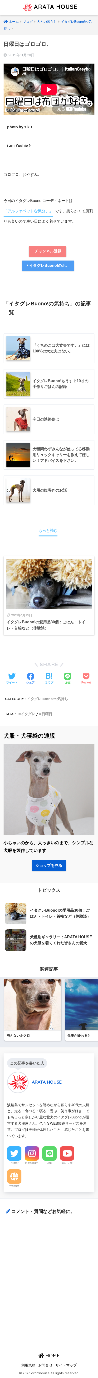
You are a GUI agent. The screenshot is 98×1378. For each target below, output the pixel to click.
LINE (49, 1162)
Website (14, 1186)
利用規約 (28, 1365)
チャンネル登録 (47, 251)
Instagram (32, 1162)
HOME (52, 1356)
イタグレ (28, 714)
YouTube (67, 1162)
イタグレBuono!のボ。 (48, 265)
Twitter (14, 1162)
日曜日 (47, 714)
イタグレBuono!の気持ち (47, 698)
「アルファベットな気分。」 (28, 211)
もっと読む (48, 531)
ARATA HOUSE (54, 6)
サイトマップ (66, 1365)
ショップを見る (49, 865)
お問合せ (45, 1365)
